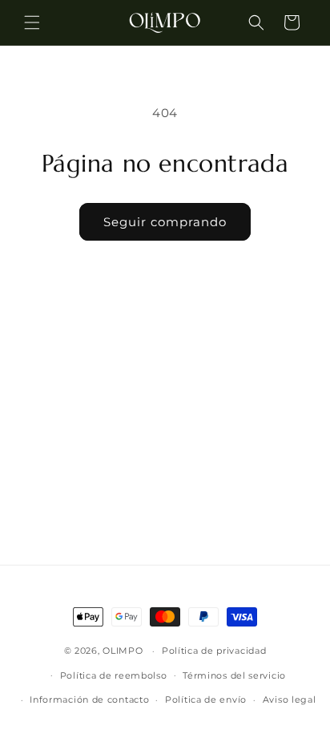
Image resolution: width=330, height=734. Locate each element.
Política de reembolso (113, 675)
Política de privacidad (214, 650)
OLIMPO (123, 650)
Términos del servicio (234, 675)
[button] (32, 22)
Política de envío (206, 699)
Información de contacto (89, 699)
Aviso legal (289, 699)
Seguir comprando (165, 221)
